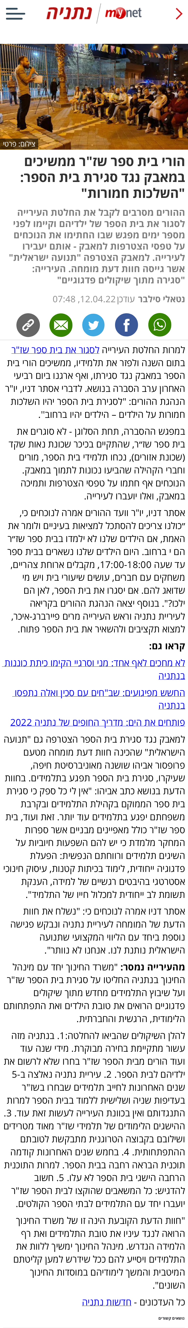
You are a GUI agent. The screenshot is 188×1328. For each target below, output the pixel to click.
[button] (94, 1321)
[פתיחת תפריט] (15, 14)
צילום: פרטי (19, 143)
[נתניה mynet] (94, 23)
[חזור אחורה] (179, 14)
